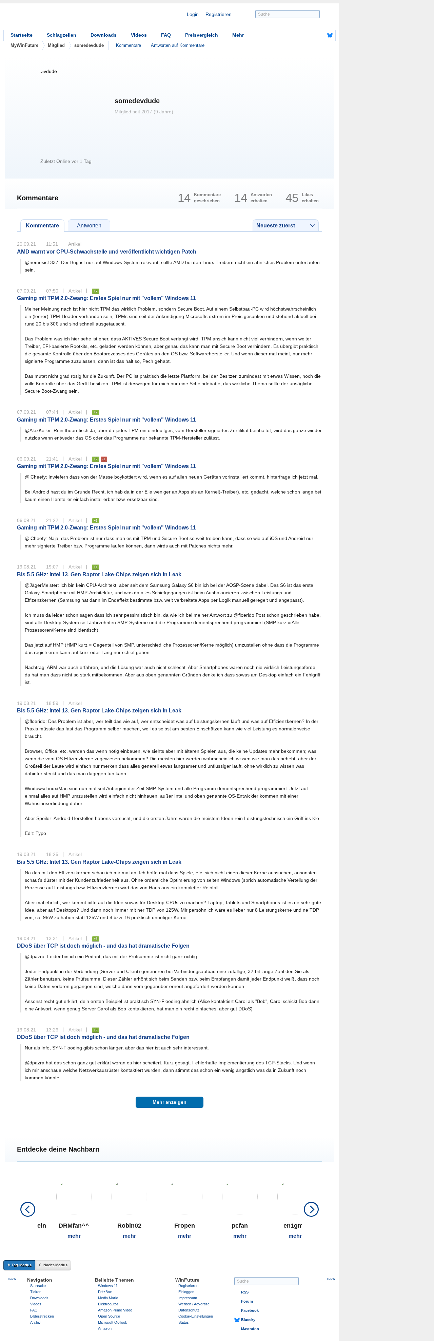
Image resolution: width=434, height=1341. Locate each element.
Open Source (109, 1316)
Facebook (250, 1310)
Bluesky (248, 1320)
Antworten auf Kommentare (177, 45)
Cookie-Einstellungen (195, 1316)
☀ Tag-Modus (19, 1265)
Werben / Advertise (194, 1304)
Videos (139, 35)
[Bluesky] (330, 35)
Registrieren (218, 14)
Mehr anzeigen (169, 1102)
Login (193, 14)
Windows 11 (108, 1286)
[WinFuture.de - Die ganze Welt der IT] (61, 18)
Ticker (35, 1292)
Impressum (187, 1298)
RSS (245, 1292)
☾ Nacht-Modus (53, 1265)
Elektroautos (108, 1304)
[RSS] (309, 35)
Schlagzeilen (61, 35)
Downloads (104, 35)
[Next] (311, 1209)
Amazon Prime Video (115, 1310)
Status (183, 1322)
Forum (247, 1301)
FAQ (166, 35)
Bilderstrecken (42, 1316)
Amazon (105, 1328)
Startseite (22, 35)
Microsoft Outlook (112, 1322)
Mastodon (250, 1329)
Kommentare (128, 45)
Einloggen (186, 1292)
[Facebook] (319, 35)
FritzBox (105, 1292)
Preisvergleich (201, 35)
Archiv (35, 1322)
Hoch (12, 1279)
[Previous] (27, 1209)
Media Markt (108, 1298)
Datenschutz (188, 1310)
